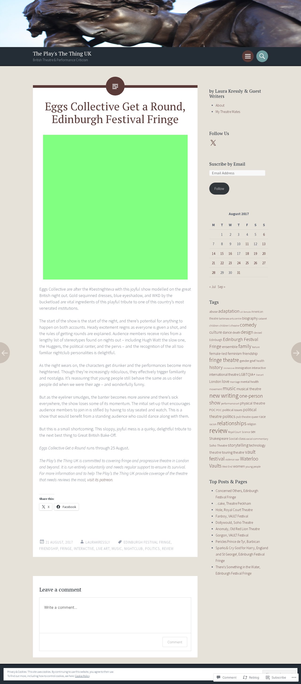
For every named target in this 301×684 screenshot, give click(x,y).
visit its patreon (99, 479)
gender (244, 361)
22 (222, 263)
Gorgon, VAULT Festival (232, 535)
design (247, 332)
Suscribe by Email (227, 164)
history (216, 367)
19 (255, 253)
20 (263, 253)
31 (238, 272)
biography (250, 318)
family (244, 346)
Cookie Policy (82, 676)
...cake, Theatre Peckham (233, 503)
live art (103, 548)
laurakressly (98, 542)
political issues (232, 410)
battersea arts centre (230, 318)
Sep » (221, 286)
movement (215, 389)
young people (253, 466)
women (239, 466)
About (220, 105)
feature (256, 347)
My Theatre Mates (228, 111)
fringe (66, 548)
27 (263, 263)
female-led (218, 353)
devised (258, 332)
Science (246, 432)
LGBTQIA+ (247, 374)
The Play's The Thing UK (62, 53)
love (225, 381)
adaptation (229, 311)
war (237, 459)
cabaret (262, 318)
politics (152, 548)
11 (247, 244)
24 (238, 263)
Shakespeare (218, 438)
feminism (235, 353)
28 (213, 272)
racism (213, 424)
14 (213, 253)
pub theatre (243, 417)
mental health (250, 382)
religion (251, 424)
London (215, 381)
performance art (230, 403)
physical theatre (252, 403)
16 (230, 253)
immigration (243, 368)
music (117, 548)
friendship (48, 548)
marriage (235, 382)
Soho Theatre (218, 446)
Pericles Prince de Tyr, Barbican (238, 541)
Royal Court (234, 432)
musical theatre (249, 388)
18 (247, 253)
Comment (174, 642)
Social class (237, 438)
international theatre (223, 374)
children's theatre (229, 325)
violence (229, 459)
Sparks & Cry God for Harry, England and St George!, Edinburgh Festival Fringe (242, 554)
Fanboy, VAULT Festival (232, 516)
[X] (213, 143)
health (260, 361)
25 (247, 263)
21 (213, 263)
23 (230, 263)
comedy (248, 325)
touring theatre (233, 452)
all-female (245, 311)
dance (227, 332)
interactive (84, 548)
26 (255, 263)
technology (257, 445)
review (168, 548)
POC (212, 410)
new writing (224, 395)
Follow (219, 188)
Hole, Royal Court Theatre (234, 510)
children (214, 325)
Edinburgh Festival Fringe (147, 542)
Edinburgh (215, 340)
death (236, 332)
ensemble (230, 346)
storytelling (238, 445)
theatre (215, 452)
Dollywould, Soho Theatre (234, 522)
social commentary (257, 438)
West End (227, 466)
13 (263, 244)
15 (222, 253)
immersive (228, 368)
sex (253, 431)
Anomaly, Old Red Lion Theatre (238, 529)
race (262, 416)
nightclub (133, 548)
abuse (213, 311)
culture (215, 332)
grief (253, 361)
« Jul (212, 286)
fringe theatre (224, 359)
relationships (231, 423)
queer (254, 417)
